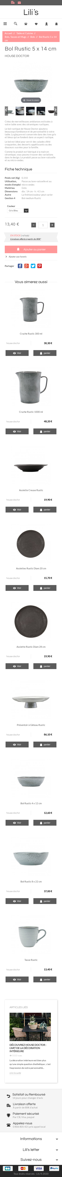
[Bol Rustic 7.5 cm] (31, 856)
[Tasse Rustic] (31, 934)
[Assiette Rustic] (31, 621)
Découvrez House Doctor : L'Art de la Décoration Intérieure (28, 1048)
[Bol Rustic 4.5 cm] (9, 111)
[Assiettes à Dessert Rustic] (31, 543)
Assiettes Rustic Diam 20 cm (31, 568)
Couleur (11, 206)
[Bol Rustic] (31, 778)
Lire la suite (15, 1073)
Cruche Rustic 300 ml (31, 333)
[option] (9, 111)
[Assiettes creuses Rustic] (31, 464)
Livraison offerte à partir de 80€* (25, 239)
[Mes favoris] (36, 24)
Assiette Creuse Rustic (31, 490)
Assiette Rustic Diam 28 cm (31, 646)
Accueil (9, 33)
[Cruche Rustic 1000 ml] (31, 386)
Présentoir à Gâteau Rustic (31, 725)
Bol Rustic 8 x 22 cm (31, 881)
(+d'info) (25, 235)
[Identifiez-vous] (46, 26)
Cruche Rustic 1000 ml (31, 411)
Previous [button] (7, 113)
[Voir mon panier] (56, 23)
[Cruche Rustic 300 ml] (31, 308)
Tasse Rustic (31, 959)
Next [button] (56, 113)
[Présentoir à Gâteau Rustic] (31, 699)
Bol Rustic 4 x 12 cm (31, 803)
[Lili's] (31, 12)
